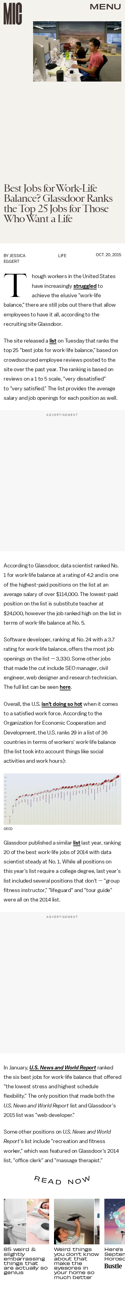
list (52, 340)
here (65, 687)
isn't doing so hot (62, 704)
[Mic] (13, 13)
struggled (85, 286)
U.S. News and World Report (62, 1067)
